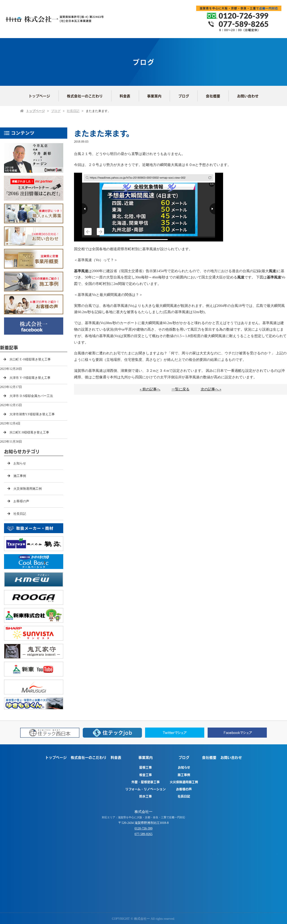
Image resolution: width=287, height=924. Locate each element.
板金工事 (145, 775)
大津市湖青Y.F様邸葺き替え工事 (32, 414)
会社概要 (213, 96)
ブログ (183, 96)
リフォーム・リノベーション (145, 789)
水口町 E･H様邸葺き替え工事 (30, 359)
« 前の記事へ (150, 389)
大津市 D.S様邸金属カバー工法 (31, 396)
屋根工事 (145, 767)
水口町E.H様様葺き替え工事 (29, 432)
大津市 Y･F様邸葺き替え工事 (29, 377)
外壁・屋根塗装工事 (145, 782)
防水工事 (145, 796)
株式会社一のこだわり (85, 96)
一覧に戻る (180, 389)
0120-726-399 (143, 828)
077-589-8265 (143, 834)
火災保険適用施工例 (27, 488)
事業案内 (154, 96)
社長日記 (73, 111)
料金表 (125, 96)
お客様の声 (21, 501)
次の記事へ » (211, 389)
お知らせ (19, 463)
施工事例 (19, 476)
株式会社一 (143, 812)
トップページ (39, 96)
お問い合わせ (248, 96)
